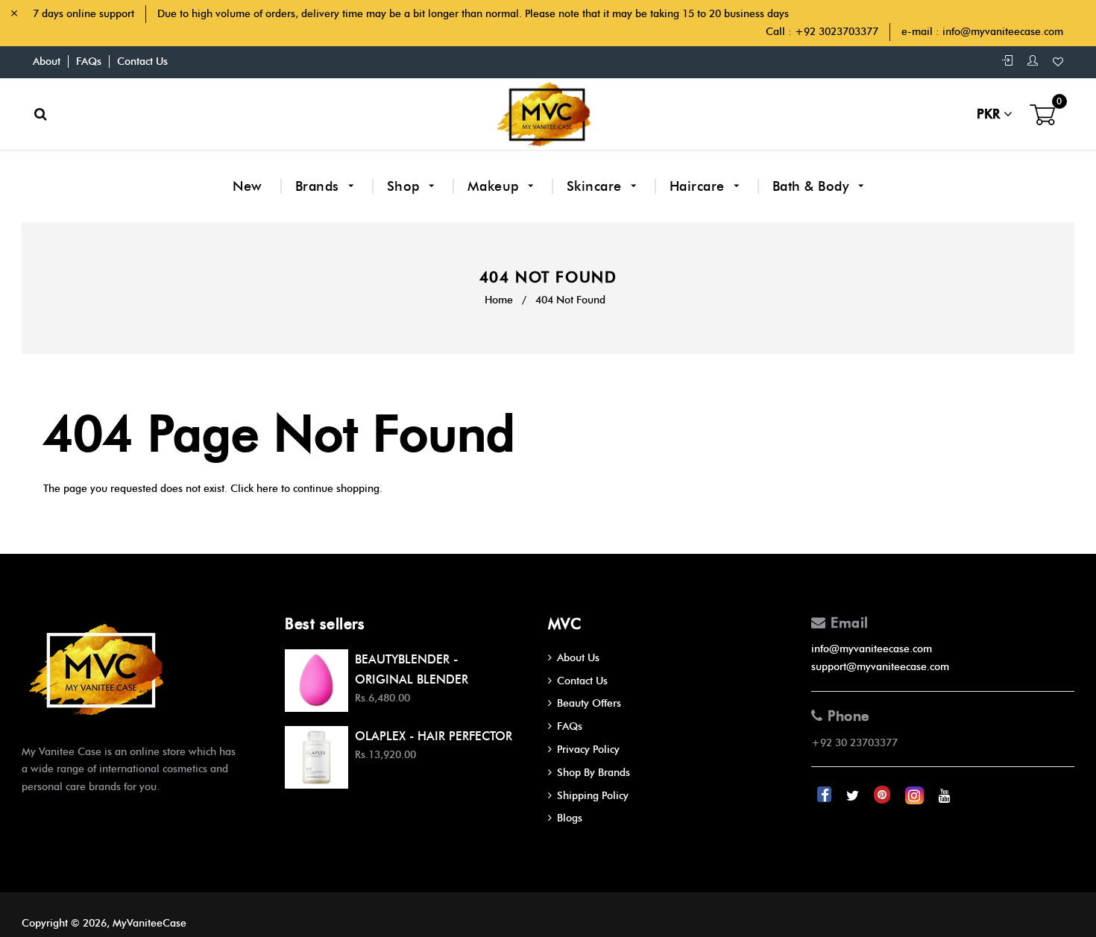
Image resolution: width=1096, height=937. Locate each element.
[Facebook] (825, 795)
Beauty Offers (589, 703)
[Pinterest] (883, 795)
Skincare (596, 186)
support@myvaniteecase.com (880, 666)
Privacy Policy (588, 749)
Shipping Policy (593, 795)
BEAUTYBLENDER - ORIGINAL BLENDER (411, 669)
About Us (578, 658)
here (267, 488)
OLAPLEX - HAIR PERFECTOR (433, 736)
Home (499, 300)
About (46, 61)
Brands (319, 186)
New (247, 186)
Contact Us (142, 61)
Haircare (699, 186)
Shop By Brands (593, 772)
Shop (405, 186)
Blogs (569, 818)
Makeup (495, 186)
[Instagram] (916, 795)
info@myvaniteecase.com (1002, 31)
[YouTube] (945, 795)
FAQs (88, 61)
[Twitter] (854, 795)
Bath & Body (812, 186)
